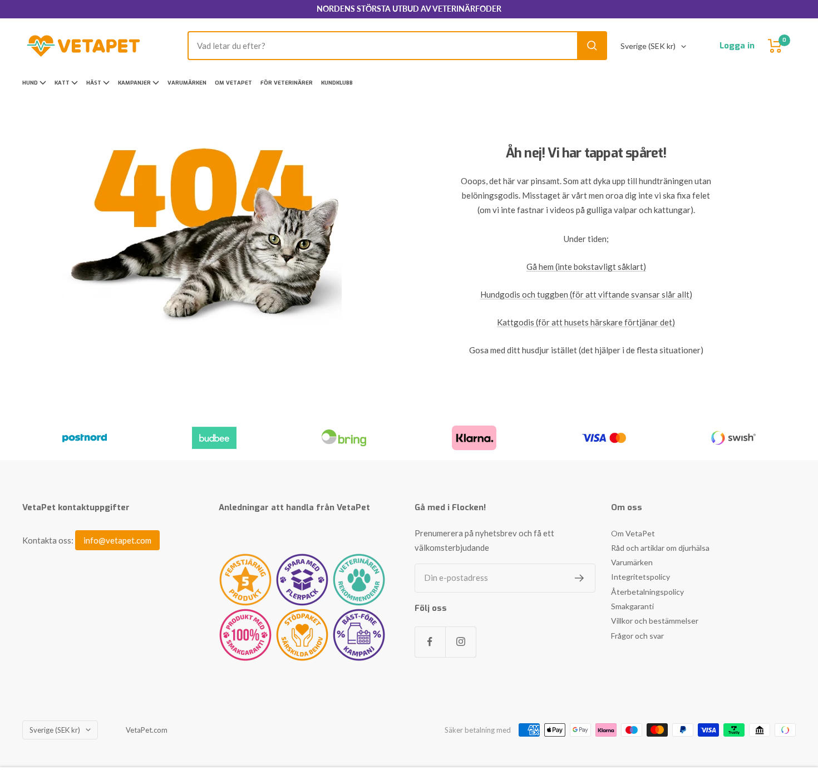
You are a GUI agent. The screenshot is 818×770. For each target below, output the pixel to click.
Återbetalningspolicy (647, 591)
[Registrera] (579, 578)
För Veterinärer (286, 82)
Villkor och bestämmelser (654, 620)
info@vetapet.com (117, 540)
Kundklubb (337, 82)
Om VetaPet (233, 82)
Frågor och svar (637, 635)
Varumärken (186, 82)
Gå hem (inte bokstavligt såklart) (586, 266)
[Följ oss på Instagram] (460, 641)
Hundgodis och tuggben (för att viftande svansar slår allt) (586, 294)
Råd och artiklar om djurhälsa (660, 547)
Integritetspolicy (640, 576)
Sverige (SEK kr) (648, 46)
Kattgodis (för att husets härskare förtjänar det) (586, 322)
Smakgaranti (632, 606)
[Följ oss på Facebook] (430, 641)
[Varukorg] (775, 46)
